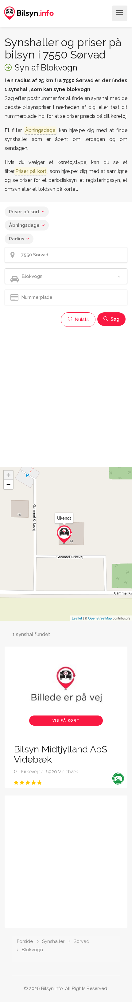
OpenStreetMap (100, 617)
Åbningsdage (24, 225)
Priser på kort (24, 211)
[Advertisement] (66, 396)
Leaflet (77, 617)
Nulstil (81, 319)
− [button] (8, 484)
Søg (114, 319)
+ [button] (8, 475)
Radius (16, 239)
